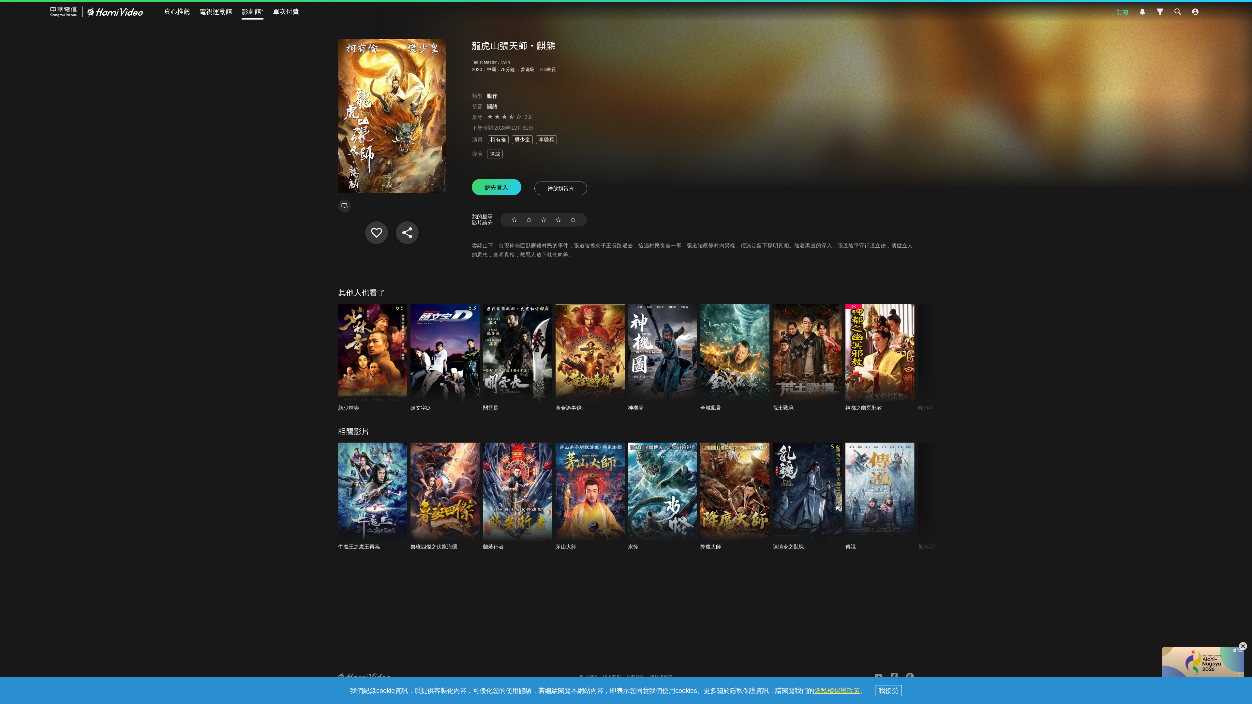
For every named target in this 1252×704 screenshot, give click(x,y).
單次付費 (286, 11)
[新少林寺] (372, 358)
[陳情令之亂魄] (807, 496)
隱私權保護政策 (837, 690)
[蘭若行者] (517, 496)
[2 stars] (529, 220)
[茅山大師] (590, 496)
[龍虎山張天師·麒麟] (376, 232)
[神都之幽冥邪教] (880, 358)
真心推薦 (177, 11)
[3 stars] (543, 220)
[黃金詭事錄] (590, 358)
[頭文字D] (445, 358)
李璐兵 (546, 139)
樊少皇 (522, 139)
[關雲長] (517, 358)
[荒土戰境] (807, 358)
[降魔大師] (734, 496)
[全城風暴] (734, 358)
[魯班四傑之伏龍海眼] (445, 496)
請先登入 (496, 187)
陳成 (495, 154)
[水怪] (662, 496)
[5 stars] (573, 220)
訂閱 (1122, 11)
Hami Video (96, 12)
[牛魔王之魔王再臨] (372, 496)
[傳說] (880, 496)
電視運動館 (216, 11)
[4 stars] (558, 220)
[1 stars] (514, 220)
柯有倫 (498, 139)
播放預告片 (561, 188)
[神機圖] (662, 358)
